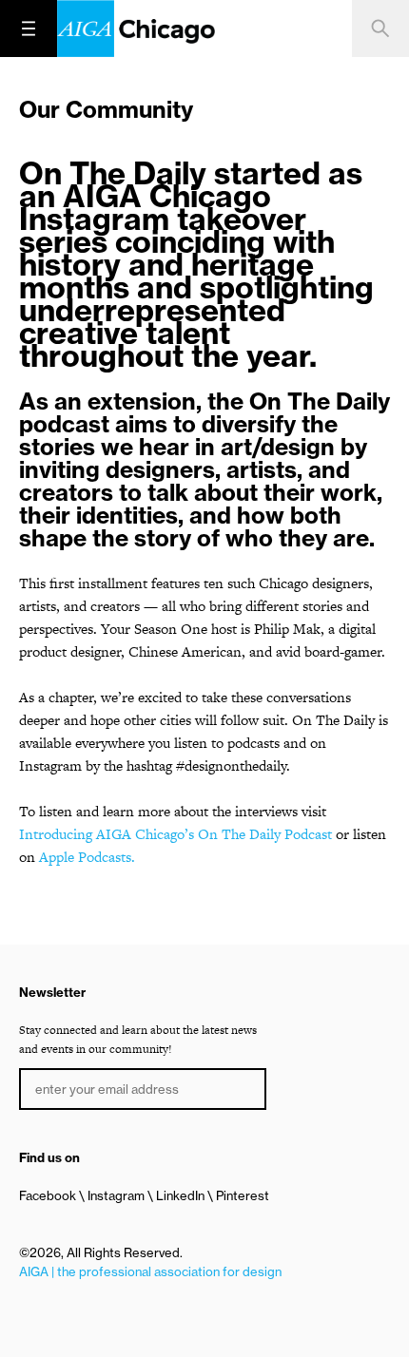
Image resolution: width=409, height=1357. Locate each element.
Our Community (106, 109)
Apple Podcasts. (87, 857)
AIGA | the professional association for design (150, 1271)
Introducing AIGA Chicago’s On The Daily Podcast (175, 834)
